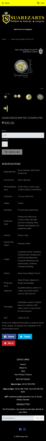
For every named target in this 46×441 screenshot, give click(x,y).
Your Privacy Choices (23, 374)
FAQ (23, 371)
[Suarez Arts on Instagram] (24, 430)
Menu (7, 3)
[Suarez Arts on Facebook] (20, 430)
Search (23, 364)
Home (4, 39)
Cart (42, 3)
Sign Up (39, 418)
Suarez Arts (24, 436)
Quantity (5, 139)
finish (4, 130)
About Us (23, 368)
